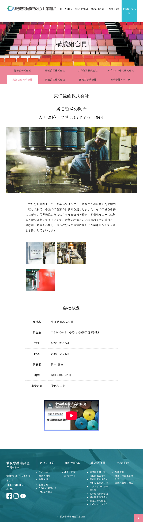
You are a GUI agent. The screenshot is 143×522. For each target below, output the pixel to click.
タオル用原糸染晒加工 (124, 478)
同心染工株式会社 (55, 79)
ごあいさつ (44, 472)
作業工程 (113, 9)
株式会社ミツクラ (120, 79)
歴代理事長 (70, 476)
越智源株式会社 (22, 70)
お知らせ (43, 484)
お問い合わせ (129, 11)
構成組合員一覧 (98, 472)
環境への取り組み (124, 483)
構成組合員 (97, 9)
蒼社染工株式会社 (55, 70)
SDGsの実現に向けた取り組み (48, 490)
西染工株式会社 (87, 79)
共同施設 (43, 479)
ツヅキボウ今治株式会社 (120, 70)
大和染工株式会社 (88, 70)
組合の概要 (66, 9)
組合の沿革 (82, 9)
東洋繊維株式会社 (22, 79)
